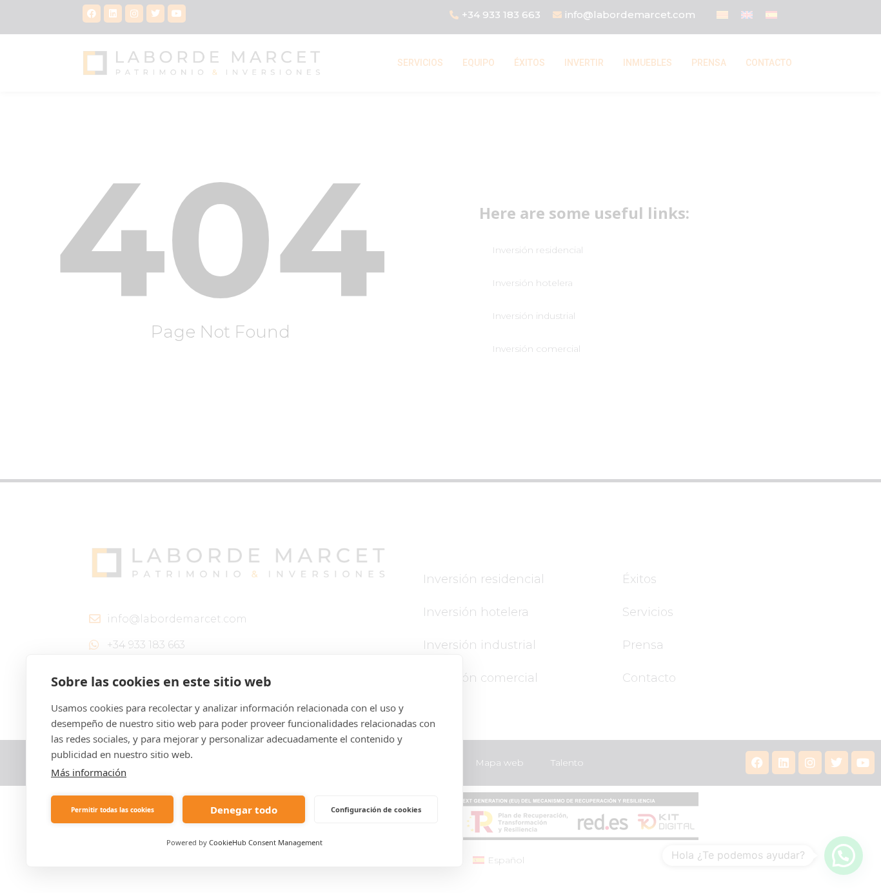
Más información (88, 772)
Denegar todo (243, 809)
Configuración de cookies (376, 809)
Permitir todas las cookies (112, 809)
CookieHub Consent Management (265, 842)
